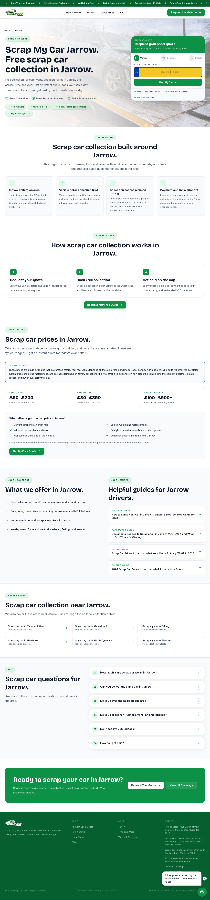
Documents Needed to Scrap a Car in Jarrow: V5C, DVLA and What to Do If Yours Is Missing (184, 841)
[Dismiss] (205, 878)
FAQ (122, 12)
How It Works (73, 12)
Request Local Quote (82, 826)
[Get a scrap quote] (202, 892)
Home (8, 30)
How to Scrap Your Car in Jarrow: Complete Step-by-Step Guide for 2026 (182, 829)
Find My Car (166, 82)
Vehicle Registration (147, 64)
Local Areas (107, 12)
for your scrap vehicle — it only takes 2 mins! (181, 878)
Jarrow (122, 826)
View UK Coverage (181, 785)
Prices (91, 12)
